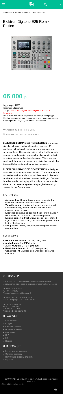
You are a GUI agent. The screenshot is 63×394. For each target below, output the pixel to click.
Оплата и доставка (13, 354)
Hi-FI (7, 335)
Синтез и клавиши (21, 12)
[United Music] (32, 4)
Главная (7, 12)
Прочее (8, 341)
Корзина (9, 360)
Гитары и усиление (13, 329)
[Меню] (3, 4)
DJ (6, 338)
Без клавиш (38, 12)
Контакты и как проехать (16, 351)
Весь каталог (11, 321)
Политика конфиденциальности (19, 357)
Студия (8, 324)
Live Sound (10, 332)
